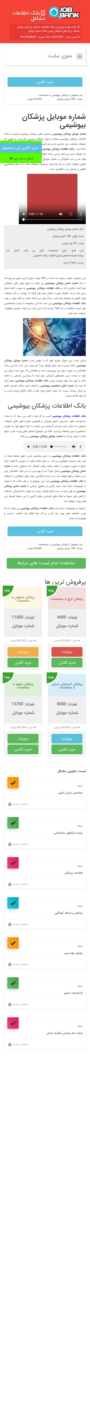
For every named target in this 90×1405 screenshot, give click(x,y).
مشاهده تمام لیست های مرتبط (46, 563)
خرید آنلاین (45, 82)
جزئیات (67, 652)
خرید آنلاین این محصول (20, 148)
